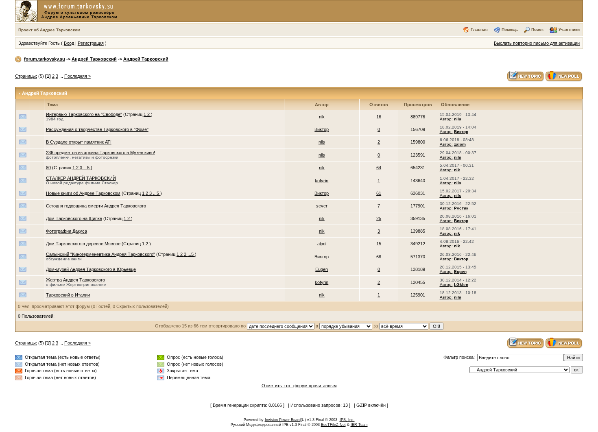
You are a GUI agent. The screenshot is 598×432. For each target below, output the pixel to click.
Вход (69, 43)
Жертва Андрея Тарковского (75, 279)
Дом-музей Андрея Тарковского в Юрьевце (91, 269)
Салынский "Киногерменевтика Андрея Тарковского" (100, 254)
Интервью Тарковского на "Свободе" (84, 114)
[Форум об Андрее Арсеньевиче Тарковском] (67, 10)
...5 (87, 167)
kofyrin (321, 180)
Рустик (461, 208)
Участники (569, 29)
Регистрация (91, 43)
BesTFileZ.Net (333, 425)
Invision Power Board (283, 420)
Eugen (321, 269)
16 (378, 116)
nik (322, 116)
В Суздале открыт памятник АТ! (78, 142)
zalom (460, 144)
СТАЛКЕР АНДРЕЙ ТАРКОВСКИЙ (81, 178)
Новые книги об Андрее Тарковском (83, 193)
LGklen (461, 284)
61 (378, 193)
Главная (479, 29)
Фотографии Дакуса (66, 231)
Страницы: (26, 76)
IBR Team (359, 425)
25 (378, 218)
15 (378, 243)
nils (457, 119)
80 (48, 167)
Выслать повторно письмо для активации (537, 43)
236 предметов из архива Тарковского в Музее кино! (100, 152)
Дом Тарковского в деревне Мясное (83, 243)
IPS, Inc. (347, 420)
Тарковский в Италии (68, 294)
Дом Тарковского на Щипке (74, 218)
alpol (321, 243)
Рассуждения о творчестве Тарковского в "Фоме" (97, 129)
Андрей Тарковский (94, 59)
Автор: (446, 119)
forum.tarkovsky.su (44, 59)
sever (321, 205)
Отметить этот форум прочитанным (299, 385)
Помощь (510, 29)
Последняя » (77, 76)
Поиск (537, 29)
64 (378, 167)
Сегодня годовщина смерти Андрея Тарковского (96, 205)
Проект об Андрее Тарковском (49, 30)
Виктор (321, 129)
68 (378, 256)
